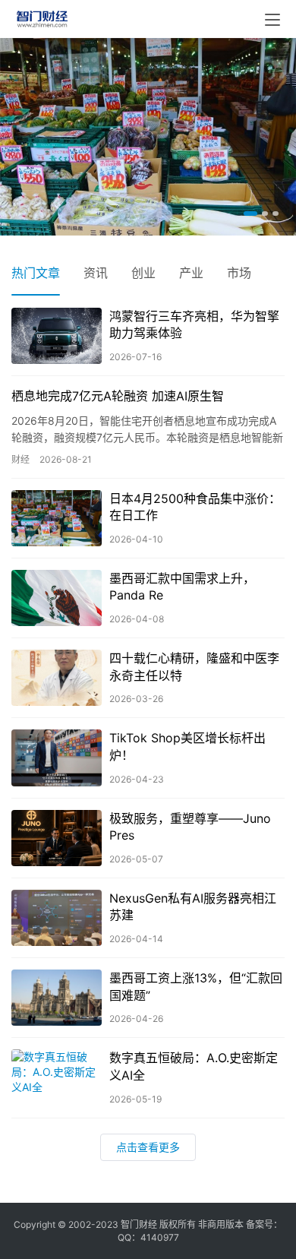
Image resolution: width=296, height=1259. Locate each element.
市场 (239, 272)
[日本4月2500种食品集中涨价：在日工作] (56, 517)
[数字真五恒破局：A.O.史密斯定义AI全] (56, 1077)
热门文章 (35, 272)
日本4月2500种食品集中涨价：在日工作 (195, 506)
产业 (191, 272)
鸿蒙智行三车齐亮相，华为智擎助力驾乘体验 (194, 324)
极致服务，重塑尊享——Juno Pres (190, 826)
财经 (20, 458)
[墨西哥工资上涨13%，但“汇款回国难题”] (56, 997)
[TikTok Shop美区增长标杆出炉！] (56, 757)
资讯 (95, 272)
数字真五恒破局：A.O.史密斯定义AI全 (193, 1065)
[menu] (272, 19)
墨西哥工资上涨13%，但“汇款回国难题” (195, 985)
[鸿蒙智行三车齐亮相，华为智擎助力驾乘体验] (56, 335)
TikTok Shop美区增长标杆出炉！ (187, 745)
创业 (143, 272)
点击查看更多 (148, 1146)
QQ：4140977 (148, 1237)
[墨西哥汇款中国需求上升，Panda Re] (56, 597)
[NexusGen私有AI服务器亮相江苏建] (56, 917)
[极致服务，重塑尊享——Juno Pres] (56, 837)
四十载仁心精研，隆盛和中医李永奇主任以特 (194, 666)
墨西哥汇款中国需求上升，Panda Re (182, 586)
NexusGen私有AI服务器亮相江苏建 (192, 906)
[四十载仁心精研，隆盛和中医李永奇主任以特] (56, 677)
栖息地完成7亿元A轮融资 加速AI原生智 (117, 395)
